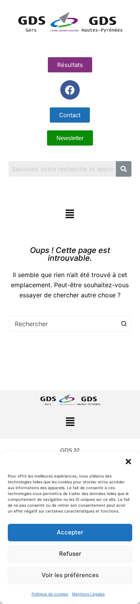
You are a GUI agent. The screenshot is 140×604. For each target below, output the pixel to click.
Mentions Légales (88, 594)
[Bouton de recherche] (123, 323)
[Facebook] (70, 90)
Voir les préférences (70, 575)
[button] (128, 461)
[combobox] (63, 324)
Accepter (70, 532)
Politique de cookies (50, 594)
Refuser (70, 553)
